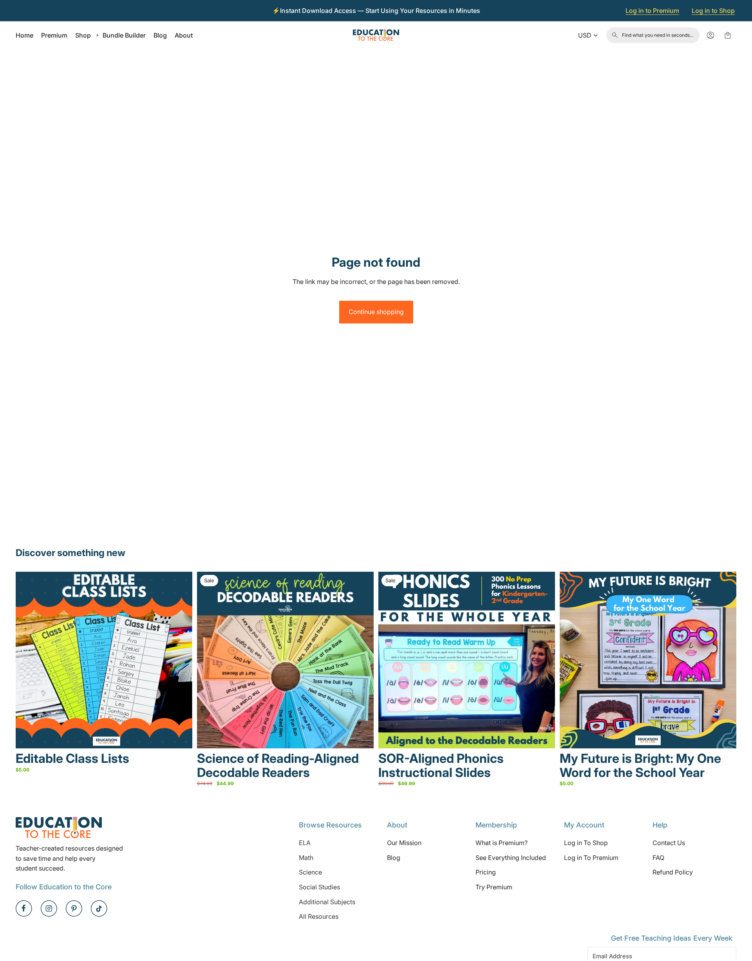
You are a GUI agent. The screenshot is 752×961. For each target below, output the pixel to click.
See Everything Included (510, 858)
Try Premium (493, 887)
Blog (393, 858)
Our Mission (404, 843)
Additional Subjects (327, 902)
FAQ (658, 858)
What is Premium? (501, 843)
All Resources (318, 916)
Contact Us (669, 843)
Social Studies (319, 887)
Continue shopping (376, 312)
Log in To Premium (591, 858)
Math (306, 858)
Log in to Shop (713, 10)
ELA (305, 843)
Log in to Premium (652, 10)
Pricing (485, 872)
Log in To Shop (586, 843)
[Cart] (727, 35)
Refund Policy (673, 872)
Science (310, 872)
